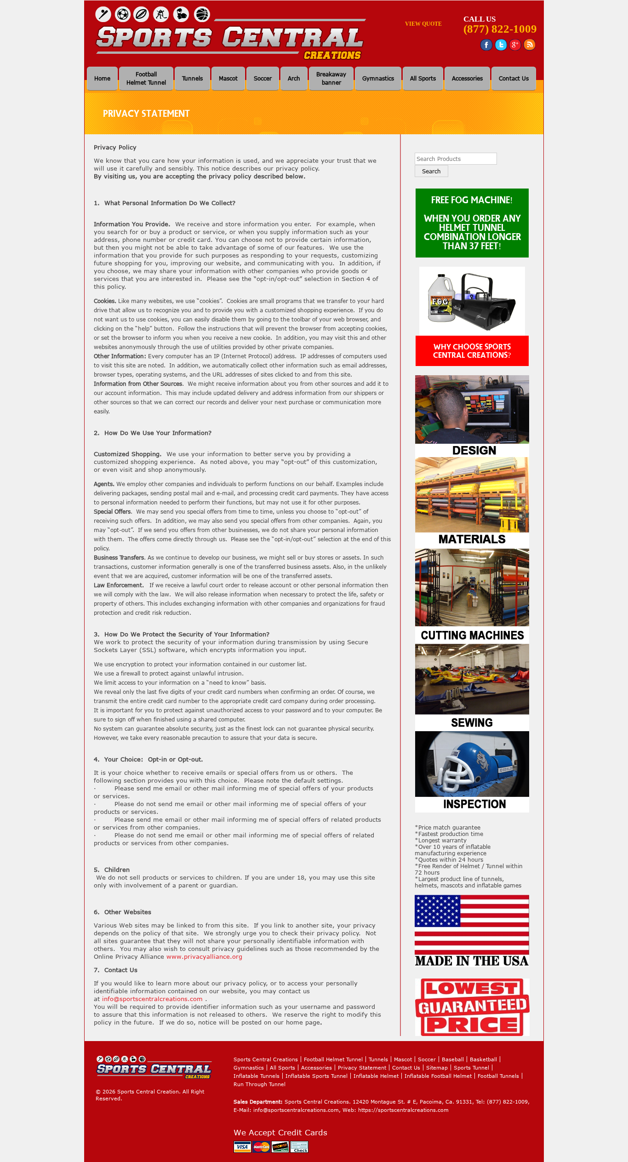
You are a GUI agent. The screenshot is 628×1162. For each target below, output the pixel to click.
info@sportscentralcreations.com (152, 998)
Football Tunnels (498, 1076)
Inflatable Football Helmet (438, 1076)
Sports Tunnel (471, 1067)
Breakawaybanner (331, 78)
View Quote (423, 24)
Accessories (467, 78)
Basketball (483, 1059)
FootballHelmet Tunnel (146, 78)
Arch (294, 78)
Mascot (228, 78)
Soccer (263, 78)
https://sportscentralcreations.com (403, 1110)
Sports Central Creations (266, 1059)
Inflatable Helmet (376, 1076)
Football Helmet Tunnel (333, 1059)
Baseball (453, 1059)
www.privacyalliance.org (204, 956)
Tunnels (192, 78)
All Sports (423, 78)
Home (102, 78)
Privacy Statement (362, 1067)
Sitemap (437, 1067)
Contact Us (514, 78)
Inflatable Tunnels (257, 1076)
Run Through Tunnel (259, 1084)
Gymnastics (378, 78)
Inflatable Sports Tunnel (316, 1076)
